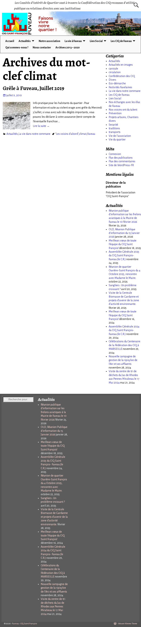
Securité (113, 124)
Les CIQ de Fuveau (121, 41)
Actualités (25, 41)
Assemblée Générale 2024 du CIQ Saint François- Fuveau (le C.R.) (124, 330)
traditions (114, 128)
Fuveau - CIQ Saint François (24, 623)
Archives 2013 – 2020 (67, 47)
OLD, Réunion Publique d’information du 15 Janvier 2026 (124, 233)
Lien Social (96, 41)
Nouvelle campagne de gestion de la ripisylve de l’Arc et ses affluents (123, 360)
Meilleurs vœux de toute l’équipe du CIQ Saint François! (122, 244)
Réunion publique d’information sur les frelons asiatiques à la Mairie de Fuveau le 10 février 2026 (53, 412)
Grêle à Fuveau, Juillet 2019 (33, 88)
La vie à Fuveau (73, 41)
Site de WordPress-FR (121, 165)
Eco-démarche (117, 83)
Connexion (115, 154)
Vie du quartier (117, 139)
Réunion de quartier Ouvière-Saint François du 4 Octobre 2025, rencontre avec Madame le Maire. (54, 483)
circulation (115, 72)
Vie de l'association (120, 135)
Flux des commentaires (122, 161)
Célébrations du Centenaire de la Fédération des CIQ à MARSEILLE (124, 345)
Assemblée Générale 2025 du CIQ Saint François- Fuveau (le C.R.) (124, 255)
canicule (113, 68)
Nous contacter (42, 47)
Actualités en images (121, 64)
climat (82, 133)
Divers (112, 79)
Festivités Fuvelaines (120, 87)
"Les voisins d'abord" (67, 133)
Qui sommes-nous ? (16, 47)
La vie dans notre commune (34, 133)
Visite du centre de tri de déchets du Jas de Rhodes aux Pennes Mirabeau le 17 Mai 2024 (53, 606)
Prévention (115, 113)
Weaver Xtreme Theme (127, 623)
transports (114, 132)
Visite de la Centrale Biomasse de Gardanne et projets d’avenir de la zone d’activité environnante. (54, 517)
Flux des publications (121, 157)
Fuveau (91, 133)
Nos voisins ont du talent (123, 109)
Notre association (49, 41)
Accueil (9, 41)
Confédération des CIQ (122, 76)
